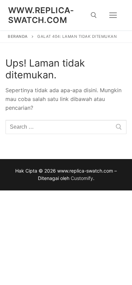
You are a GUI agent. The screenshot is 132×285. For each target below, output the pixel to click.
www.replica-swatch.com (41, 15)
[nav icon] (113, 15)
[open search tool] (94, 15)
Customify (82, 178)
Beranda (18, 36)
